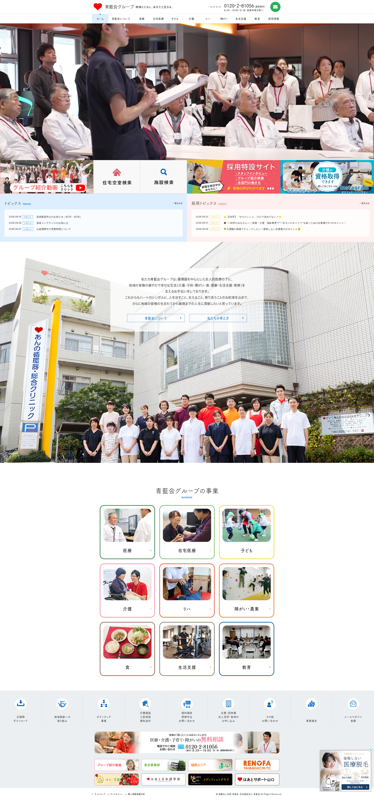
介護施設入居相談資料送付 (145, 717)
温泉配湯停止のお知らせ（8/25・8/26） (59, 216)
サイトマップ (215, 6)
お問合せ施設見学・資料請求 (275, 7)
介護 (191, 18)
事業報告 (311, 721)
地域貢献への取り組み (62, 719)
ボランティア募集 (104, 719)
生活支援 (240, 18)
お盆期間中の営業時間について (54, 229)
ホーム (100, 18)
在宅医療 (158, 18)
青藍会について (121, 18)
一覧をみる (177, 203)
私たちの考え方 (218, 318)
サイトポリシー (116, 794)
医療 (142, 18)
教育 (257, 18)
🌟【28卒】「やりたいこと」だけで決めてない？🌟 (253, 216)
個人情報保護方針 (136, 794)
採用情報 (273, 18)
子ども (174, 18)
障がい (224, 18)
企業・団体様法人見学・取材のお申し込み (228, 717)
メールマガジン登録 (353, 719)
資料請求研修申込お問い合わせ (187, 717)
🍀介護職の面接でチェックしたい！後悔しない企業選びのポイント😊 (262, 229)
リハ (207, 18)
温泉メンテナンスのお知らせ (52, 222)
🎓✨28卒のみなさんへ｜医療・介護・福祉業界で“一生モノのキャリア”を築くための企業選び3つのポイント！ (285, 222)
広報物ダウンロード (20, 719)
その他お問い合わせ (270, 719)
